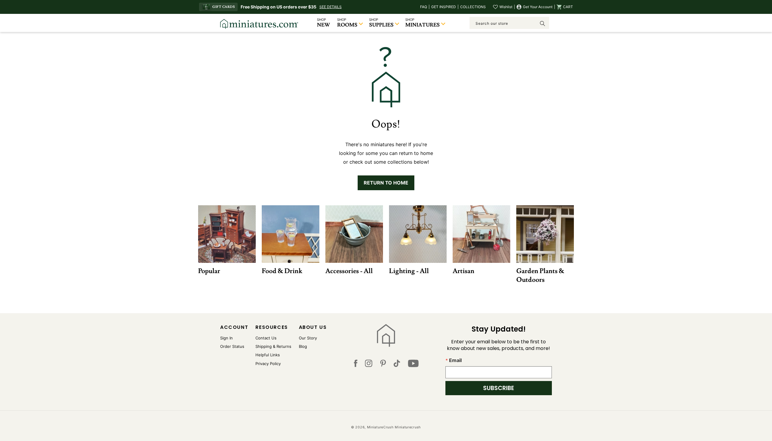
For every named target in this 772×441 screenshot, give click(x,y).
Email (455, 360)
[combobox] (509, 23)
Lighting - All (409, 270)
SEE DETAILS (330, 7)
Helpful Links (267, 354)
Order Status (232, 346)
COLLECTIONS (473, 7)
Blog (303, 346)
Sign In (226, 337)
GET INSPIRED (443, 7)
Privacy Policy (268, 363)
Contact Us (266, 337)
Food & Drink (282, 270)
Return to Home (386, 183)
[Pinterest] (383, 365)
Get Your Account (537, 7)
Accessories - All (349, 270)
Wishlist (505, 7)
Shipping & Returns (273, 346)
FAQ (423, 7)
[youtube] (413, 365)
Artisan (463, 270)
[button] (565, 7)
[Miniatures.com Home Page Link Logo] (386, 335)
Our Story (308, 337)
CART (568, 7)
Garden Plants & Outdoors (540, 275)
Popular (209, 270)
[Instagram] (368, 365)
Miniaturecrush (408, 427)
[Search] (542, 23)
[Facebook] (355, 365)
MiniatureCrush (380, 427)
